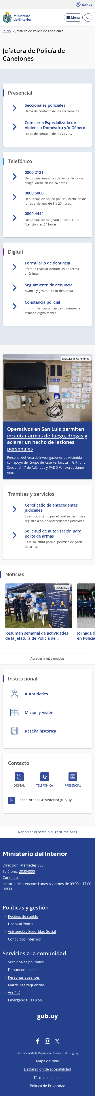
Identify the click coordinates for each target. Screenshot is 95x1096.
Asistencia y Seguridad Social (32, 931)
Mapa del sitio (47, 1061)
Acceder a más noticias (47, 658)
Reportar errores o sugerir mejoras (47, 832)
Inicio (7, 31)
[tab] (19, 780)
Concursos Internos (24, 939)
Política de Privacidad (47, 1085)
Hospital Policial (21, 923)
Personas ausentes (24, 977)
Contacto (10, 877)
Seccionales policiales (26, 962)
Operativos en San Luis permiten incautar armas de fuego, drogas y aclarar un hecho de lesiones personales (47, 439)
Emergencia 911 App (25, 1000)
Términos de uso (48, 1077)
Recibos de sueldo (23, 916)
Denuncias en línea (24, 969)
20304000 (27, 871)
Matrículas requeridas (26, 985)
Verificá (14, 992)
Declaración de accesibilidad (47, 1069)
